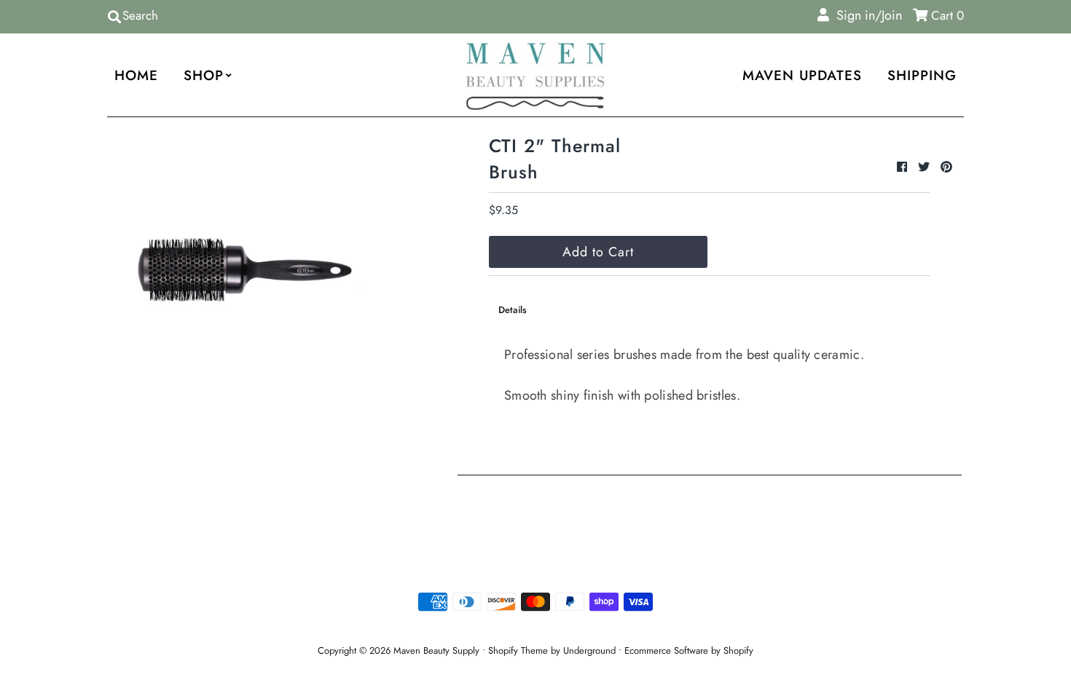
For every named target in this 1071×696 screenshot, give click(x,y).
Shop (204, 75)
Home (136, 75)
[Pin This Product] (946, 167)
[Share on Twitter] (925, 167)
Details (512, 310)
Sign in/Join (865, 15)
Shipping (922, 75)
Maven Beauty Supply (436, 650)
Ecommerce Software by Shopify (688, 650)
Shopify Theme (518, 650)
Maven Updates (802, 75)
